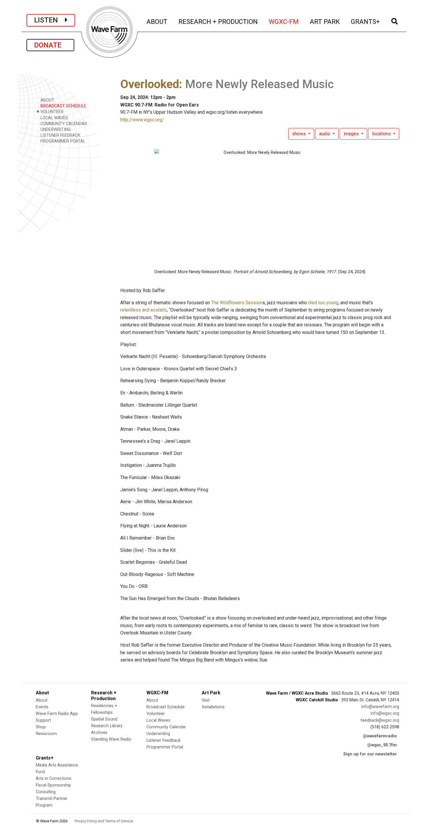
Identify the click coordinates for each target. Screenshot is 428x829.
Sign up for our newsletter (370, 754)
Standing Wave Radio (111, 739)
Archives (99, 732)
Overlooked (149, 84)
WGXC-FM (284, 21)
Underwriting (158, 733)
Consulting (46, 791)
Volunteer (155, 713)
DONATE (50, 45)
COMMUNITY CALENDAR (63, 123)
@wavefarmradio (380, 736)
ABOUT (157, 21)
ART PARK (325, 21)
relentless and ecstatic (143, 310)
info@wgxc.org (385, 713)
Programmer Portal (164, 747)
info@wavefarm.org (380, 706)
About (41, 700)
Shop (41, 727)
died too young (323, 302)
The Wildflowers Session (236, 302)
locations (382, 133)
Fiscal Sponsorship (53, 785)
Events (42, 707)
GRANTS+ (365, 21)
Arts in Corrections (53, 778)
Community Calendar (166, 727)
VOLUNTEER (49, 111)
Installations (213, 707)
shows (299, 133)
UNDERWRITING (55, 129)
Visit (206, 700)
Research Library (107, 725)
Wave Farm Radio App (57, 713)
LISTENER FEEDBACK (59, 135)
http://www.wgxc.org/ (142, 119)
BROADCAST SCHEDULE (62, 106)
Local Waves (158, 720)
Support (43, 720)
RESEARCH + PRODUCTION (218, 21)
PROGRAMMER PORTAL (62, 141)
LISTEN (49, 20)
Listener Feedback (163, 740)
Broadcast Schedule (165, 707)
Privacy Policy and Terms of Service (104, 821)
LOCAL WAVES (53, 117)
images (352, 133)
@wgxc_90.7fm (382, 745)
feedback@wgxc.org (379, 720)
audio (325, 133)
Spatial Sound (104, 719)
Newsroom (46, 733)
